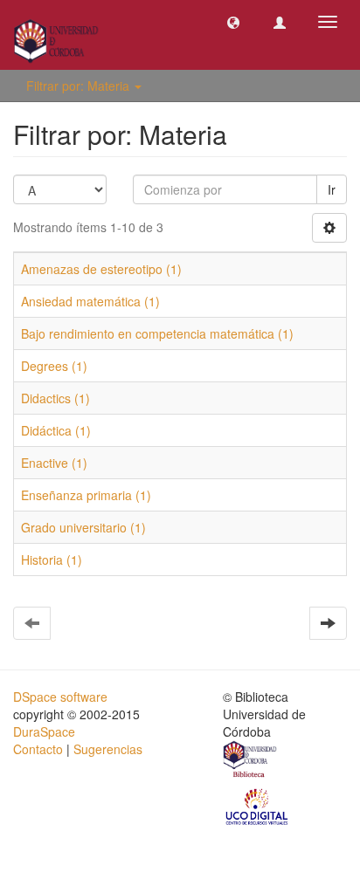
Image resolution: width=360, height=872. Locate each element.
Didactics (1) (55, 398)
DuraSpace (44, 731)
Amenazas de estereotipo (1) (101, 269)
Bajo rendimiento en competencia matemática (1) (157, 333)
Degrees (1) (54, 365)
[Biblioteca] (251, 761)
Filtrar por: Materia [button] (79, 85)
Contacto (38, 749)
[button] (233, 22)
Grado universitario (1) (83, 527)
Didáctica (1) (56, 430)
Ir (332, 189)
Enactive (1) (54, 462)
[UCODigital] (258, 805)
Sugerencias (107, 749)
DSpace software (60, 696)
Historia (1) (51, 559)
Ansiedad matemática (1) (90, 301)
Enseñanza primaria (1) (86, 495)
